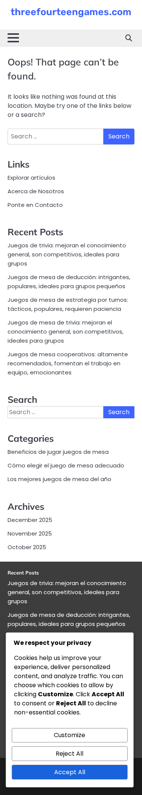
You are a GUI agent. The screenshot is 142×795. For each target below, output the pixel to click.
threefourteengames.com (71, 11)
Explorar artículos (31, 178)
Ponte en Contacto (35, 205)
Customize (69, 735)
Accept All (69, 772)
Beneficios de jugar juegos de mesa (58, 452)
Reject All (69, 753)
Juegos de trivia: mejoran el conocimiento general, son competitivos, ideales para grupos (67, 254)
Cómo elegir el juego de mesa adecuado (66, 465)
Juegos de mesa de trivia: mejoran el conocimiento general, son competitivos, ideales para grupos (65, 331)
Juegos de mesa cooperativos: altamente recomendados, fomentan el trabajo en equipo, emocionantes (68, 363)
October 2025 (27, 547)
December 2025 (30, 520)
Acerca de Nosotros (36, 191)
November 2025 (30, 533)
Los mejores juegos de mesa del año (59, 479)
